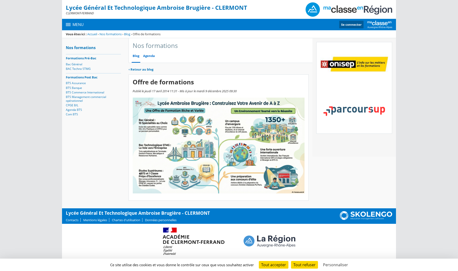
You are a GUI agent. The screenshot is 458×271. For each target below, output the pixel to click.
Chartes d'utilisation (126, 220)
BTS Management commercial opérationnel (86, 99)
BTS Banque (74, 88)
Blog (127, 34)
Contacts (72, 220)
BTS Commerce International (85, 92)
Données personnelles (161, 220)
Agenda (149, 56)
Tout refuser (304, 264)
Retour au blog (141, 69)
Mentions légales (95, 220)
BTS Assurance (76, 83)
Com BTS (72, 114)
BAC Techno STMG (78, 69)
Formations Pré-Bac (81, 58)
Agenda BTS (74, 110)
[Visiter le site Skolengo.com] (366, 219)
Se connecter (351, 24)
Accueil (92, 34)
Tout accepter (273, 264)
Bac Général (74, 64)
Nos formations (110, 34)
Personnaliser (335, 264)
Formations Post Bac (82, 77)
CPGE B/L (72, 105)
